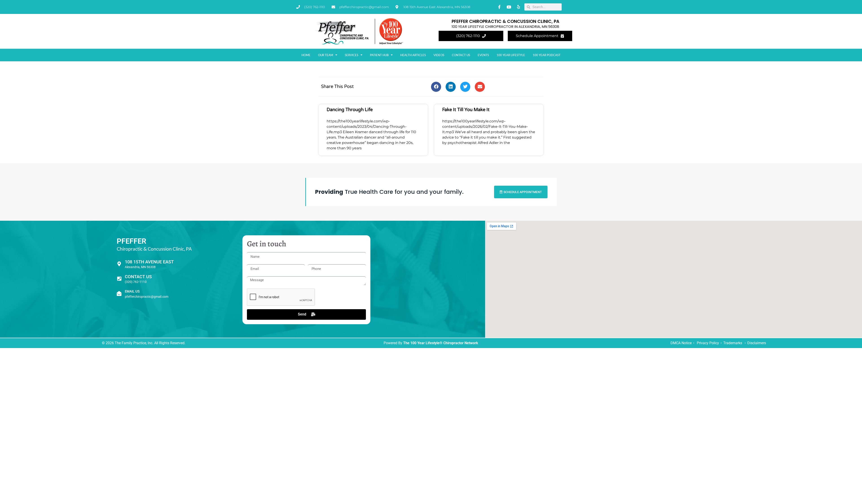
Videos (438, 55)
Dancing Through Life (350, 109)
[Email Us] (119, 293)
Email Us (132, 291)
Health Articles (413, 55)
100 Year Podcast (547, 55)
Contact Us (461, 55)
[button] (436, 87)
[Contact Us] (119, 278)
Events (483, 55)
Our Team (325, 55)
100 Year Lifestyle (511, 55)
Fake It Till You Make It (466, 109)
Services (351, 55)
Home (305, 55)
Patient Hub (379, 55)
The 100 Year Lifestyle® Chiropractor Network (440, 343)
